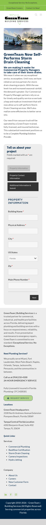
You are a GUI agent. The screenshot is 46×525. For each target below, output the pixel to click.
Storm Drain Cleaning (19, 453)
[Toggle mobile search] (36, 14)
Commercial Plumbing (19, 446)
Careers (12, 478)
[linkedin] (6, 495)
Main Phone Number (18, 279)
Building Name (16, 211)
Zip (10, 266)
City (10, 238)
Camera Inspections (18, 456)
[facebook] (11, 495)
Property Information (19, 168)
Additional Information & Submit (20, 186)
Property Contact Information (17, 176)
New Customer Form (18, 482)
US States (13, 252)
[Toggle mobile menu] (41, 14)
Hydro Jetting (15, 459)
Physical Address (17, 225)
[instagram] (16, 495)
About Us (13, 475)
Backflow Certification (19, 450)
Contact (12, 485)
